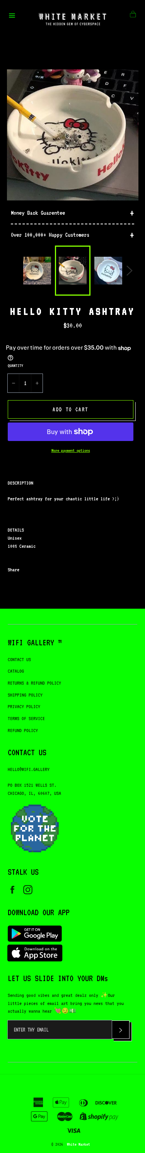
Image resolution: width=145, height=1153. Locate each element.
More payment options (70, 450)
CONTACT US (19, 659)
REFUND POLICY (23, 730)
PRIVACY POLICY (24, 706)
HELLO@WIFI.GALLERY (28, 769)
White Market (78, 1144)
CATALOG (16, 671)
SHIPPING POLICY (25, 695)
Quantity (15, 365)
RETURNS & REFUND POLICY (34, 683)
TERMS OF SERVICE (26, 718)
